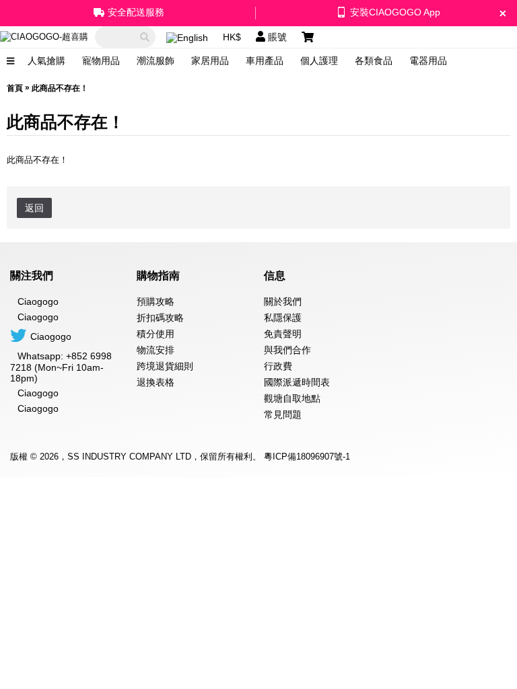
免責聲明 (283, 333)
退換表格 (155, 382)
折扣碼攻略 (160, 317)
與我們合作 (287, 349)
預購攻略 (155, 301)
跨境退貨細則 (165, 366)
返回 (34, 208)
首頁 (15, 88)
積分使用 (155, 333)
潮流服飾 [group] (155, 60)
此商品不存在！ (60, 88)
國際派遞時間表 (297, 382)
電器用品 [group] (428, 60)
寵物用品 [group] (101, 60)
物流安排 (155, 349)
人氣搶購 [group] (46, 60)
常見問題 (283, 414)
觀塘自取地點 (292, 398)
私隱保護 (283, 317)
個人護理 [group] (319, 60)
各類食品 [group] (373, 60)
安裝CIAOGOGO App (395, 12)
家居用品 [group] (210, 60)
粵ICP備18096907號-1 (307, 456)
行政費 (278, 366)
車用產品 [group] (264, 60)
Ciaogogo (38, 317)
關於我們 (283, 301)
